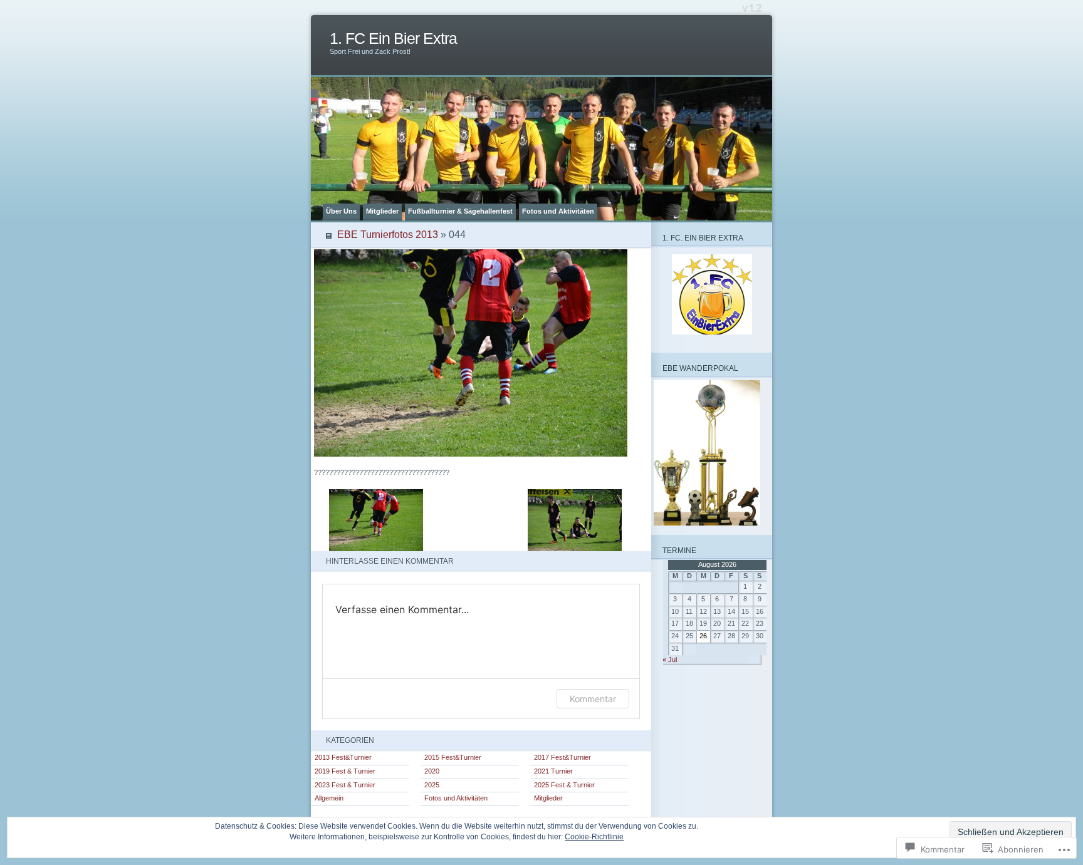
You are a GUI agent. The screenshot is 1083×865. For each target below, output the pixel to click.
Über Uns (341, 211)
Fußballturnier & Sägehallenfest (460, 211)
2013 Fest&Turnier (343, 757)
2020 (431, 771)
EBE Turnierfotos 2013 (387, 234)
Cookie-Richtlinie (594, 836)
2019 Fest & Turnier (345, 771)
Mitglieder (382, 211)
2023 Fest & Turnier (345, 785)
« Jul (669, 659)
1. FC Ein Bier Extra (393, 38)
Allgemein (329, 798)
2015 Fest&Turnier (452, 757)
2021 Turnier (553, 771)
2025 (431, 785)
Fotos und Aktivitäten (558, 211)
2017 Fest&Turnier (562, 757)
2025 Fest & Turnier (564, 785)
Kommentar (593, 698)
